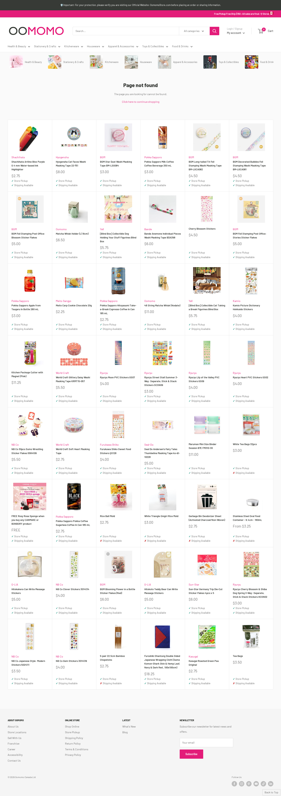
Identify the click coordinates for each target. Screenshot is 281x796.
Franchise (13, 743)
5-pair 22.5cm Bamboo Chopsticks (112, 657)
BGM (102, 157)
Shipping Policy (74, 738)
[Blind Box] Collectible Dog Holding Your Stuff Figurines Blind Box (118, 237)
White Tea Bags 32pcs (245, 444)
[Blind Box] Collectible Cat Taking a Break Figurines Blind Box (207, 307)
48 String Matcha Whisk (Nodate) (162, 305)
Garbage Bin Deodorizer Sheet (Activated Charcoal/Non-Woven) (207, 518)
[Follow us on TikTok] (263, 783)
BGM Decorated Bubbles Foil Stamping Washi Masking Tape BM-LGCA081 (249, 165)
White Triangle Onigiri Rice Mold (161, 516)
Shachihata (18, 157)
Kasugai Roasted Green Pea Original (204, 662)
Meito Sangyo (63, 301)
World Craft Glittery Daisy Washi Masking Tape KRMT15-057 (73, 379)
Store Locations (17, 732)
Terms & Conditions (76, 749)
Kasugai (193, 656)
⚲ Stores (265, 13)
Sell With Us (14, 738)
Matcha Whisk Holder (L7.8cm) (72, 233)
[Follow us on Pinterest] (249, 783)
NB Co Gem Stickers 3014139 (71, 660)
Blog (125, 732)
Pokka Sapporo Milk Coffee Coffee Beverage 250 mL (159, 163)
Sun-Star (194, 584)
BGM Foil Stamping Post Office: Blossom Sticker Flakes (28, 235)
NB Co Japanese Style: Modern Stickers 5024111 (28, 662)
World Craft (62, 372)
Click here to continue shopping (140, 101)
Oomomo (61, 229)
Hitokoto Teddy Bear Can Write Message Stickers (161, 591)
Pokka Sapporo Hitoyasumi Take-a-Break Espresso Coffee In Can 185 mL (118, 309)
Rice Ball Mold (107, 516)
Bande (148, 229)
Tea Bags (238, 655)
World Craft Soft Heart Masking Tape (73, 451)
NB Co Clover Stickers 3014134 (72, 589)
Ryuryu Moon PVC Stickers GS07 (117, 377)
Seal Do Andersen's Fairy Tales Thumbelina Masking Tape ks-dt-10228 (162, 453)
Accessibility (15, 754)
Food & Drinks (180, 46)
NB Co (15, 444)
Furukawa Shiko (109, 444)
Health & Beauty (17, 46)
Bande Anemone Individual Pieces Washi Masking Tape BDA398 (162, 235)
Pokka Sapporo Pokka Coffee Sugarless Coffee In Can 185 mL (73, 523)
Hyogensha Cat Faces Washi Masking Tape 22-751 (71, 163)
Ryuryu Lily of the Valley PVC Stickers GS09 (204, 379)
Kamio (236, 301)
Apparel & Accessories (121, 46)
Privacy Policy (73, 754)
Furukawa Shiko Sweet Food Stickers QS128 (115, 451)
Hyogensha (62, 157)
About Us (13, 726)
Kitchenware (71, 46)
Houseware (93, 46)
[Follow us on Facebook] (234, 783)
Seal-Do (148, 444)
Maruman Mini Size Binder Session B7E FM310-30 (202, 446)
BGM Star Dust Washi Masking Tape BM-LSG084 (116, 163)
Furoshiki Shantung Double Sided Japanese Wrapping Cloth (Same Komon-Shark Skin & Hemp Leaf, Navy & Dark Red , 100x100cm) (162, 661)
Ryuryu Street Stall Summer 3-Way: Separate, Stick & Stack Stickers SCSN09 (161, 381)
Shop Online (72, 726)
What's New (129, 726)
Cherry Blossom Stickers (202, 228)
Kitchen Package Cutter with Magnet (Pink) (27, 374)
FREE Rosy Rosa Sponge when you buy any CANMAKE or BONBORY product (27, 520)
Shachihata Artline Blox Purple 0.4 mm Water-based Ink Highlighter (28, 165)
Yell (102, 229)
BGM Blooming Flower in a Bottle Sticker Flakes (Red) (117, 591)
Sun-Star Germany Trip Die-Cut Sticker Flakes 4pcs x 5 (206, 591)
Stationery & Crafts (45, 46)
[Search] (214, 31)
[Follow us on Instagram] (241, 783)
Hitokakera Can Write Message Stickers (28, 591)
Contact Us (14, 760)
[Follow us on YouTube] (256, 783)
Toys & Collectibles (153, 46)
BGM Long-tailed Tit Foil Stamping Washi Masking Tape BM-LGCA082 (205, 165)
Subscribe (191, 754)
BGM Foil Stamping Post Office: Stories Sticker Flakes (249, 235)
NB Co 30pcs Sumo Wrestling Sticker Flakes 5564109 (27, 451)
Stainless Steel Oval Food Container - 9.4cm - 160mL (247, 518)
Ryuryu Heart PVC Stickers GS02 (250, 377)
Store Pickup (72, 732)
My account (234, 32)
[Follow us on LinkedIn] (270, 783)
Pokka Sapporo (153, 157)
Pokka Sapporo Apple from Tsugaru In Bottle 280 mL (26, 307)
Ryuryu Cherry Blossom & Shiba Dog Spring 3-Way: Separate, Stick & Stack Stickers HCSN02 (250, 593)
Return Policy (72, 743)
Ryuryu (104, 372)
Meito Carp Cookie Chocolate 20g (74, 305)
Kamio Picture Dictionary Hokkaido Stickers (246, 307)
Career (11, 749)
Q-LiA (14, 584)
